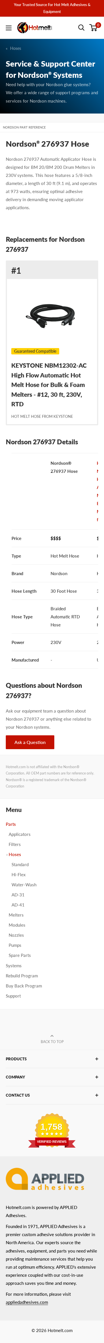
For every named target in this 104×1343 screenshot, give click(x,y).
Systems (14, 965)
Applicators (20, 834)
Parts (11, 824)
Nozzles (16, 935)
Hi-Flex (19, 874)
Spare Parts (20, 955)
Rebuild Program (22, 975)
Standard (20, 864)
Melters (16, 914)
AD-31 (18, 894)
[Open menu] (9, 28)
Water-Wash (24, 884)
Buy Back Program (24, 985)
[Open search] (81, 27)
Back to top (52, 1042)
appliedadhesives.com (27, 1302)
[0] (93, 27)
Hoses (15, 48)
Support (13, 995)
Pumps (15, 945)
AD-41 (18, 904)
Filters (15, 844)
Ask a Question (30, 742)
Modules (17, 925)
